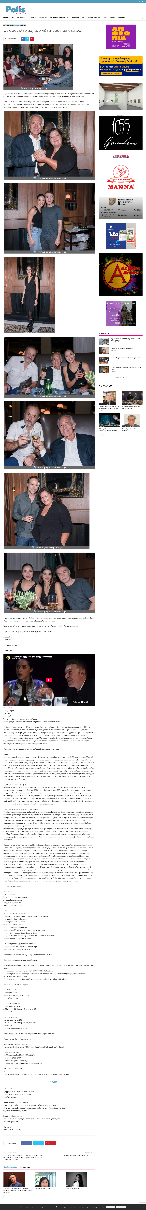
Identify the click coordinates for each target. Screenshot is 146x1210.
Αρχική (54, 1082)
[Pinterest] (32, 39)
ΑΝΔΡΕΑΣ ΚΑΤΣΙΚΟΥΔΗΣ (59, 18)
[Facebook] (135, 1)
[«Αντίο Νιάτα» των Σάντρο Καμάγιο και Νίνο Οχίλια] (104, 369)
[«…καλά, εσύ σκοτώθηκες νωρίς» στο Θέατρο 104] (132, 398)
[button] (141, 18)
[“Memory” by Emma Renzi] (80, 1179)
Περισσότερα (24, 1167)
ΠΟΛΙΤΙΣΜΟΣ (22, 18)
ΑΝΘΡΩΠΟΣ (75, 18)
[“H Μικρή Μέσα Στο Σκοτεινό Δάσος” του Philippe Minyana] (109, 420)
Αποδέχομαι (110, 1207)
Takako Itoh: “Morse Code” (43, 1188)
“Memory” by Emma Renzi (73, 1188)
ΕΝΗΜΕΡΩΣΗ (8, 18)
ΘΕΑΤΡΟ (24, 25)
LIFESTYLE (42, 18)
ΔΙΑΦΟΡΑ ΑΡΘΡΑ (109, 18)
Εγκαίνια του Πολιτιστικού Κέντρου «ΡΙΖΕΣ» (79, 1155)
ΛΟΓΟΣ (37, 1185)
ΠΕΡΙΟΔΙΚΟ (121, 18)
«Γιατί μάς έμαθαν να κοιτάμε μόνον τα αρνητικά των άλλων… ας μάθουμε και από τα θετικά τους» (17, 1190)
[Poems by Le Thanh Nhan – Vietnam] (132, 420)
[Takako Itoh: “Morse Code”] (49, 1179)
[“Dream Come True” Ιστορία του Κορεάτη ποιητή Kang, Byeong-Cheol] (109, 398)
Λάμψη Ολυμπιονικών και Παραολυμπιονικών (126, 358)
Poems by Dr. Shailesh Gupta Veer (122, 348)
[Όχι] (144, 1207)
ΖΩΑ (83, 18)
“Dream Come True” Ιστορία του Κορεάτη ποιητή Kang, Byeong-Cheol (109, 408)
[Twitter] (142, 1)
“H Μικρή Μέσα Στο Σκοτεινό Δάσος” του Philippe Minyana (108, 429)
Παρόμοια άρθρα (10, 1167)
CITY (32, 18)
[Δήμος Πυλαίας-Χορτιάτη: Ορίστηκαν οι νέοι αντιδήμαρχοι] (104, 341)
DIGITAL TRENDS (94, 18)
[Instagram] (139, 1)
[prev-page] (4, 1196)
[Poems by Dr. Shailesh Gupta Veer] (104, 350)
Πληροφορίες (121, 1207)
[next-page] (8, 1196)
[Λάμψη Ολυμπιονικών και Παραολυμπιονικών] (104, 360)
